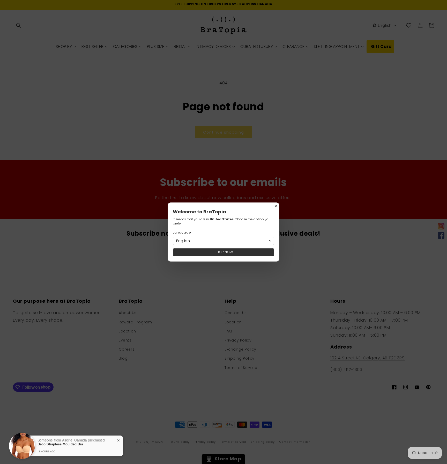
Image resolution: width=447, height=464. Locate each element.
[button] (223, 241)
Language (182, 232)
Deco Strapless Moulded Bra (60, 444)
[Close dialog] (275, 206)
